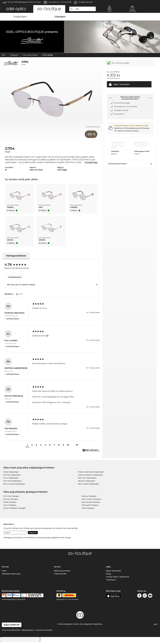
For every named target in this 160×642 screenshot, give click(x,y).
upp (155, 624)
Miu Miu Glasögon (10, 499)
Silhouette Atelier (30, 55)
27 (77, 445)
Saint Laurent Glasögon (91, 499)
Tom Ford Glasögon (11, 496)
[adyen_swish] (32, 595)
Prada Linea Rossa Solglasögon (91, 472)
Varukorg (132, 11)
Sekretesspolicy (28, 630)
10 (68, 445)
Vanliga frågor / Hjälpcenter (117, 577)
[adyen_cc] (4, 595)
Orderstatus (111, 580)
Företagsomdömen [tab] (16, 256)
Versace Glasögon (89, 496)
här (69, 537)
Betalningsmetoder (62, 571)
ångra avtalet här (12, 625)
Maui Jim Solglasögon (87, 478)
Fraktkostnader (60, 574)
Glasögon (14, 55)
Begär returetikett (113, 571)
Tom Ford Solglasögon (12, 481)
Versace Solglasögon (86, 481)
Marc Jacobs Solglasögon (88, 484)
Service (57, 567)
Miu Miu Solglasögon (12, 475)
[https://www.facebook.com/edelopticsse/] (139, 596)
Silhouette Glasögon (90, 505)
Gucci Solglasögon (11, 478)
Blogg (108, 574)
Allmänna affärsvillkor (11, 630)
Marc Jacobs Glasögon (91, 502)
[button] (16, 9)
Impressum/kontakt (44, 630)
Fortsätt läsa (91, 162)
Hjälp (108, 567)
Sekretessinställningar (11, 574)
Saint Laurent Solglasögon (14, 484)
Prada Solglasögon (11, 472)
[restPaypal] (16, 595)
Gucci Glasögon (9, 505)
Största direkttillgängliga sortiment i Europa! (24, 2)
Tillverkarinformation (117, 164)
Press (4, 571)
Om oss (5, 567)
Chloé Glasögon (88, 508)
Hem (4, 55)
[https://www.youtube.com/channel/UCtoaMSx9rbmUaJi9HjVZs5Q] (150, 596)
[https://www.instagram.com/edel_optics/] (145, 596)
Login (109, 11)
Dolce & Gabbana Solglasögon (90, 475)
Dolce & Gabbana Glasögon (14, 508)
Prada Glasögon (9, 502)
